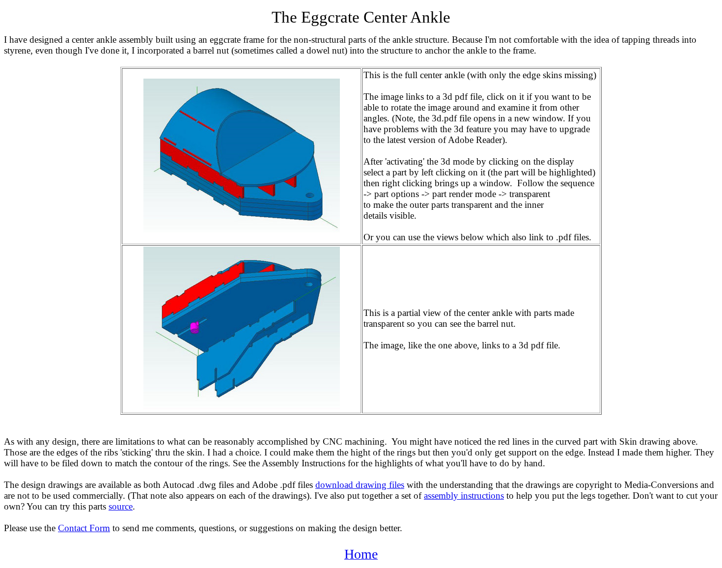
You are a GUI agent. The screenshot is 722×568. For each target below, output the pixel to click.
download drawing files (359, 485)
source (121, 506)
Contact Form (84, 528)
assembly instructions (464, 495)
